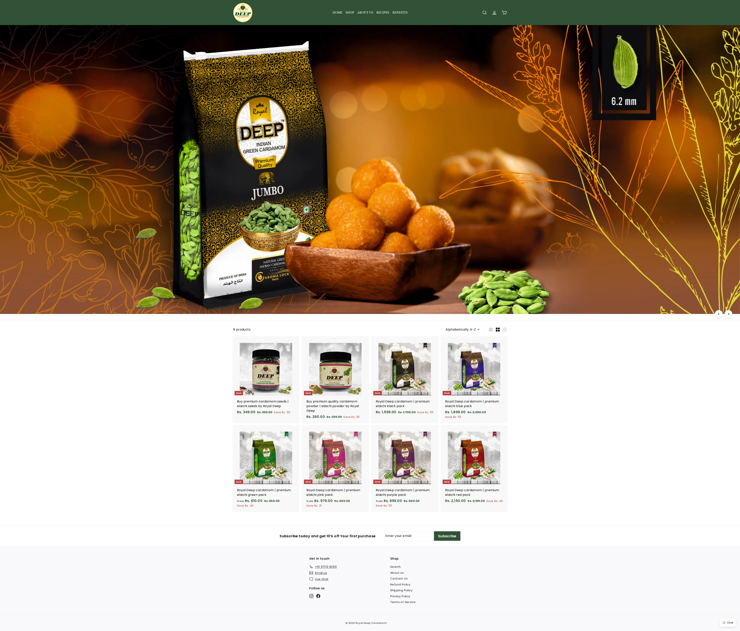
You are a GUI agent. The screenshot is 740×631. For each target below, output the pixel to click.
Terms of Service (402, 602)
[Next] (728, 314)
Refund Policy (400, 584)
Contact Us (399, 578)
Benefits (400, 12)
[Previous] (719, 314)
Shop (350, 12)
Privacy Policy (400, 596)
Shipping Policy (401, 590)
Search (395, 567)
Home (337, 12)
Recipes (382, 12)
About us (365, 12)
